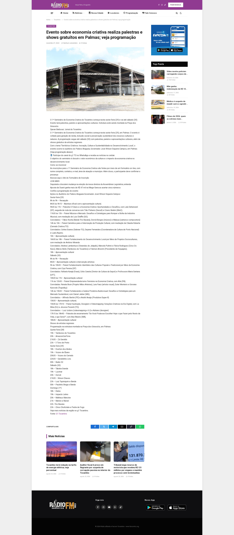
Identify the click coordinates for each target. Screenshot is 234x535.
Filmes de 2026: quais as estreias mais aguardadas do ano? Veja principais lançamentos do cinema (177, 117)
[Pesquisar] (176, 13)
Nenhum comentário (70, 43)
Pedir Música (175, 5)
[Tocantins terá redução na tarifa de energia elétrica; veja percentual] (61, 451)
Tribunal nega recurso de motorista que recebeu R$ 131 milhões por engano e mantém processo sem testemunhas (128, 469)
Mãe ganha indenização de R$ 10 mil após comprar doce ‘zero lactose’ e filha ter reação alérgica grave (177, 87)
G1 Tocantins (61, 414)
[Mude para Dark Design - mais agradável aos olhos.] (180, 13)
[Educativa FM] (60, 5)
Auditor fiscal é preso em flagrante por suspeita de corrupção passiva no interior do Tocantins (95, 469)
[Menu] (52, 13)
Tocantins (51, 26)
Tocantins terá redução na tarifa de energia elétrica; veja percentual (61, 467)
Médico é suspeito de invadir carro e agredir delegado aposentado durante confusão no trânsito (176, 102)
